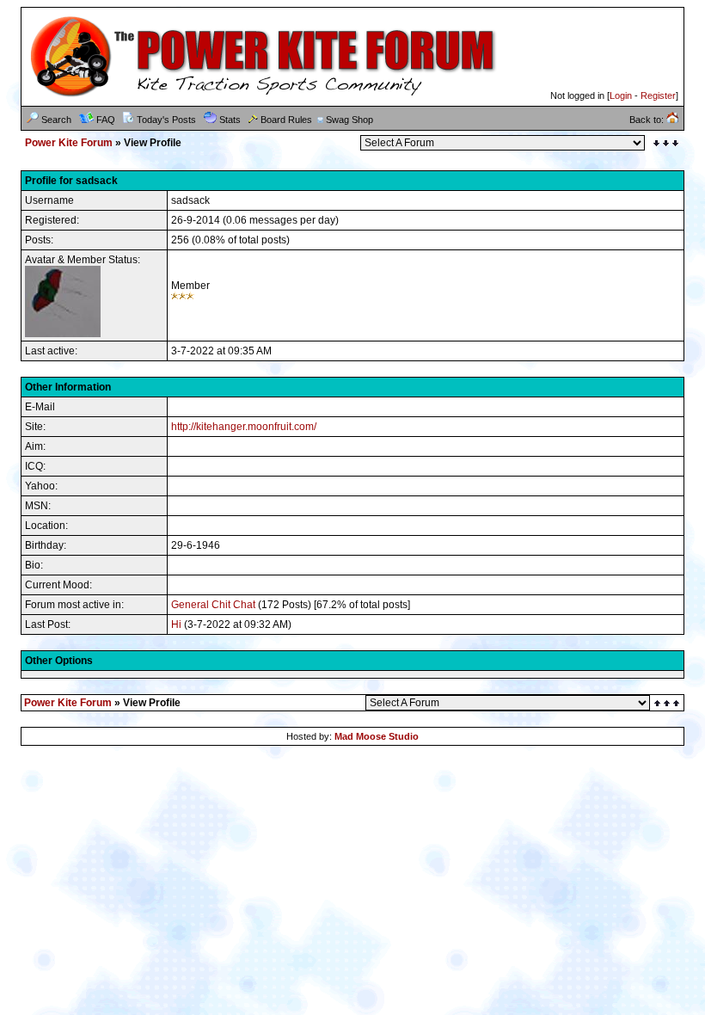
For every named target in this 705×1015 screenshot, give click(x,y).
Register (658, 95)
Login (621, 95)
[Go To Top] (668, 703)
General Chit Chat (213, 605)
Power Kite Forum (69, 143)
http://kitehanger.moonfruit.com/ (243, 427)
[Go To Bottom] (666, 143)
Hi (176, 624)
